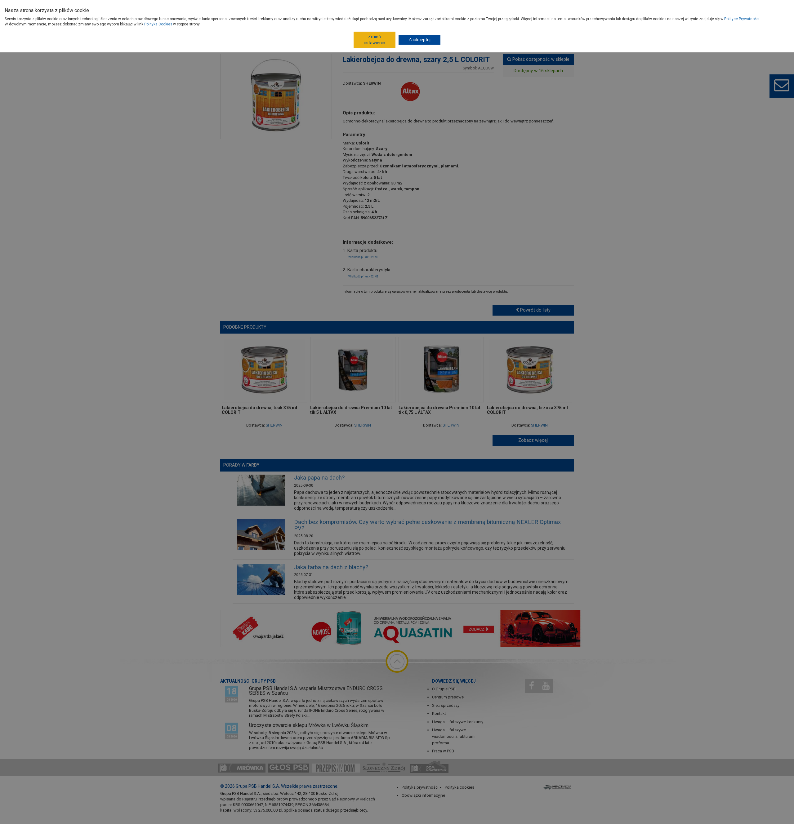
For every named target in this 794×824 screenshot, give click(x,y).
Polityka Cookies (158, 24)
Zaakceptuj (419, 39)
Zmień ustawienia (374, 39)
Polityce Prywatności (742, 19)
